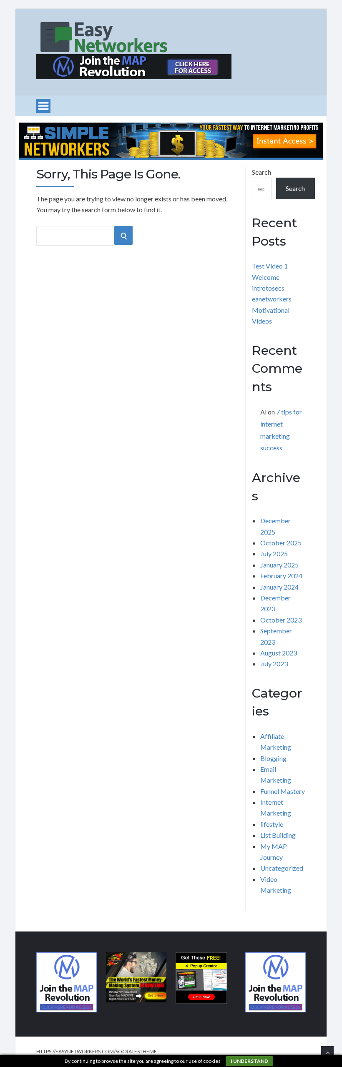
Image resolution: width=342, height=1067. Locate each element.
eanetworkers (272, 299)
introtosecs (268, 288)
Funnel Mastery (282, 791)
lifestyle (271, 824)
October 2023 (281, 620)
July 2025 (274, 553)
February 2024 (281, 576)
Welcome (265, 277)
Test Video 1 (270, 266)
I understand (249, 1061)
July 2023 (274, 664)
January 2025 (279, 565)
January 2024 (279, 587)
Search (261, 172)
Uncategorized (281, 868)
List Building (278, 835)
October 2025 (281, 543)
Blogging (273, 758)
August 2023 (278, 653)
